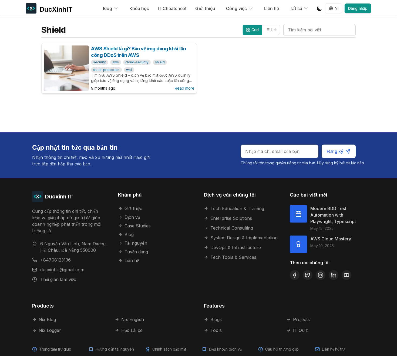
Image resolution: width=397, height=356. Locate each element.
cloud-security (137, 62)
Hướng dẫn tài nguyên (115, 349)
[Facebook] (295, 275)
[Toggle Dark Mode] (319, 8)
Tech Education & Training (237, 208)
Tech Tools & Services (233, 257)
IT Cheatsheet (172, 8)
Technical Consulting (231, 228)
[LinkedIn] (333, 275)
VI (337, 8)
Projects (301, 319)
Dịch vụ (132, 217)
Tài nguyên (136, 243)
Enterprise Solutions (231, 218)
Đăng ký (335, 151)
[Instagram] (320, 275)
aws (115, 62)
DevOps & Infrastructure (235, 247)
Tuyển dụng (136, 251)
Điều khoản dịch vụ (225, 349)
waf (129, 70)
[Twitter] (307, 275)
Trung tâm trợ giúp (55, 349)
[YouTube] (346, 275)
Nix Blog (47, 319)
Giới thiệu (205, 8)
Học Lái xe (132, 330)
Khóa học (139, 8)
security (99, 62)
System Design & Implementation (244, 237)
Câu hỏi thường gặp (282, 349)
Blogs (216, 319)
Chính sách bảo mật (169, 349)
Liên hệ (271, 8)
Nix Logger (50, 330)
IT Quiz (300, 330)
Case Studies (138, 225)
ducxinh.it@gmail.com (62, 269)
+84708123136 (55, 260)
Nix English (132, 319)
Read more (184, 88)
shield (160, 62)
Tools (216, 330)
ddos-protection (106, 70)
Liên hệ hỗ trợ (333, 349)
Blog (129, 234)
